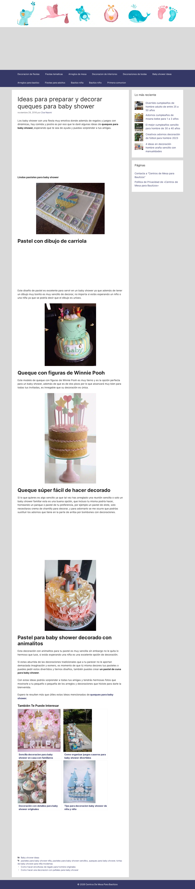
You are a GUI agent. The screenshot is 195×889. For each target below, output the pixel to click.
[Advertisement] (97, 48)
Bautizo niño (95, 82)
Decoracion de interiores (104, 74)
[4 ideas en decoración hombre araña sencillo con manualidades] (139, 147)
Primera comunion (116, 82)
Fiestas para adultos (55, 82)
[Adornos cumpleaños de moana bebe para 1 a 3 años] (139, 118)
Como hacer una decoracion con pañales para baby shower (49, 870)
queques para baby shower (102, 860)
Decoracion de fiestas (29, 74)
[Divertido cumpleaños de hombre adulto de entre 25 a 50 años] (139, 106)
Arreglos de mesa (77, 74)
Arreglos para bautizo (28, 82)
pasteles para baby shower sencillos (70, 860)
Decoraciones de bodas (135, 74)
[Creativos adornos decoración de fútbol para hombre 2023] (139, 137)
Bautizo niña (77, 82)
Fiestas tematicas (54, 74)
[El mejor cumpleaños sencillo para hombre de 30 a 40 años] (139, 128)
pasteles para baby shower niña (36, 860)
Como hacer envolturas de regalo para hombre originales (48, 867)
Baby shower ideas (162, 74)
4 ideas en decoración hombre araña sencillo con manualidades (161, 148)
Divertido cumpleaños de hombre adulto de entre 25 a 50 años (162, 107)
